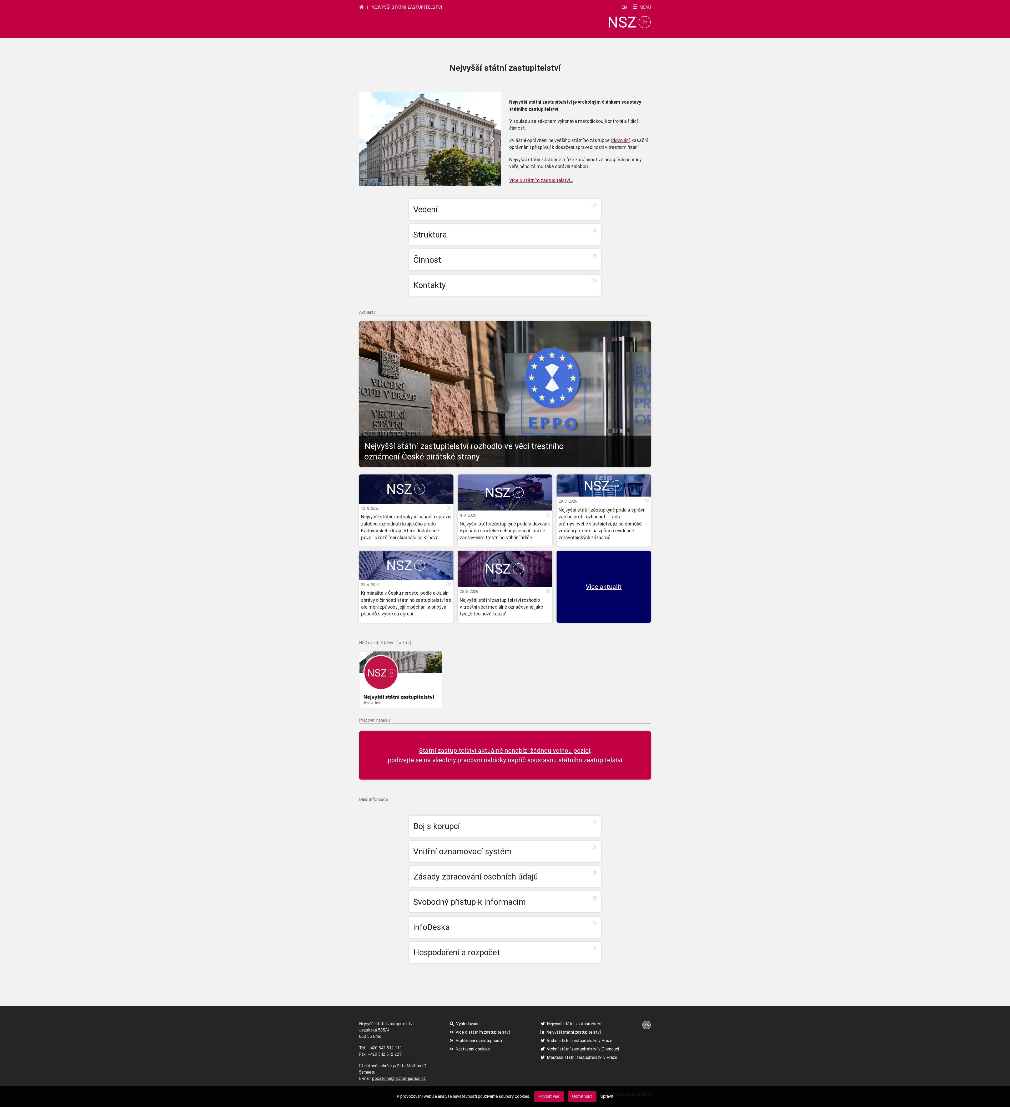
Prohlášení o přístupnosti (479, 1040)
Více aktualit (604, 586)
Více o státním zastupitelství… (541, 180)
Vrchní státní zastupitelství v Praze (579, 1040)
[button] (367, 139)
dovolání (621, 140)
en (624, 7)
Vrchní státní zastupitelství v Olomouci (583, 1049)
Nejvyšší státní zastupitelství (406, 7)
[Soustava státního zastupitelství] (361, 7)
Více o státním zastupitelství (483, 1032)
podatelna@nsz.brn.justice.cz (399, 1078)
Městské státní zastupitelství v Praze (582, 1057)
